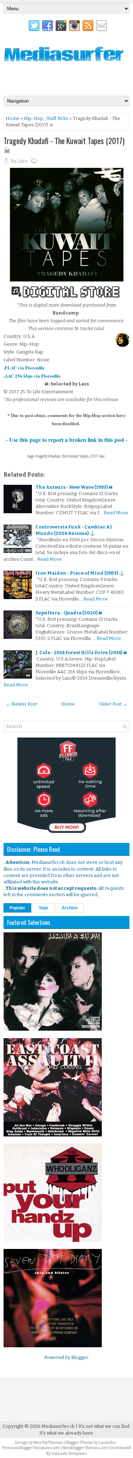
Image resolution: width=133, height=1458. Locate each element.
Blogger (79, 1357)
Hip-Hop (33, 118)
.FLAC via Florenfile (24, 367)
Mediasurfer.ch (57, 1426)
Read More (116, 512)
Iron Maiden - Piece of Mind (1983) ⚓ (79, 573)
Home (13, 118)
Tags (43, 907)
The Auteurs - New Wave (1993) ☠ (74, 487)
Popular (17, 907)
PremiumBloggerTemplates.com (31, 1448)
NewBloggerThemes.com (85, 1448)
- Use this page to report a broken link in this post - (66, 439)
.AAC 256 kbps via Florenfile (32, 375)
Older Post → (113, 704)
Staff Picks (57, 118)
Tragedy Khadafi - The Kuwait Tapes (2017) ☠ (64, 145)
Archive (70, 907)
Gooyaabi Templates (69, 1453)
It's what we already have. (66, 1433)
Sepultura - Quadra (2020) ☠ (68, 612)
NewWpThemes (48, 1442)
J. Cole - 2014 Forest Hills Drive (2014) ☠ (81, 652)
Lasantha (107, 1442)
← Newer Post (21, 704)
